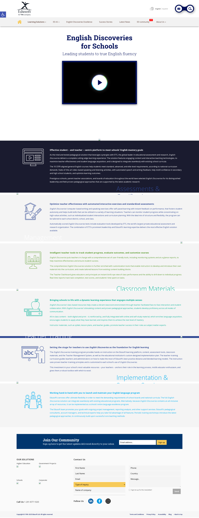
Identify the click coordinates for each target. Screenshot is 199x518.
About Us (160, 22)
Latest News (124, 22)
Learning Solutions (36, 22)
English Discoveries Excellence (79, 22)
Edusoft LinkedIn (90, 501)
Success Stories (105, 22)
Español (165, 9)
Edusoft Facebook (99, 501)
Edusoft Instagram (108, 501)
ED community (143, 22)
